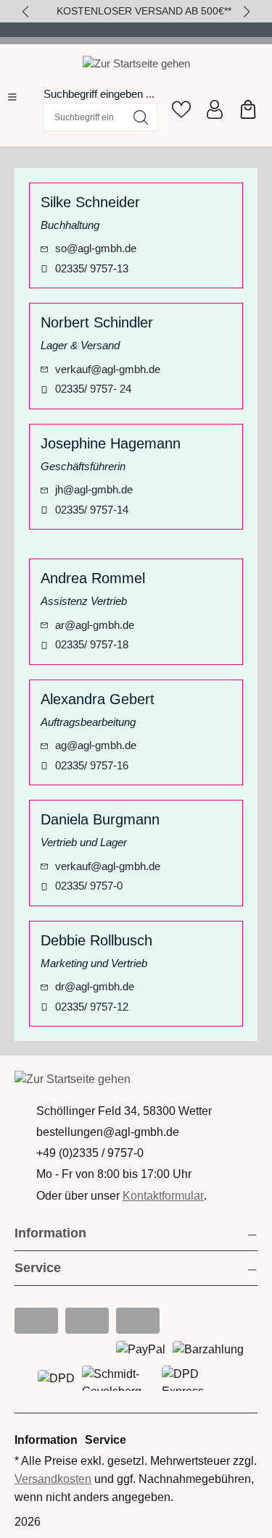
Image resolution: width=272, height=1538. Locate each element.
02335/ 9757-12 (91, 1006)
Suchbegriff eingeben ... (99, 94)
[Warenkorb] (248, 109)
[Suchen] (141, 117)
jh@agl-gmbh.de (94, 489)
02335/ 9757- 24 (93, 389)
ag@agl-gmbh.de (95, 745)
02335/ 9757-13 (91, 268)
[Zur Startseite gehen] (136, 63)
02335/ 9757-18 (91, 644)
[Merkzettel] (181, 109)
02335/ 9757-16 (91, 765)
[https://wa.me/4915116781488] (138, 1321)
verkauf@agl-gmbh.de (107, 369)
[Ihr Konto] (214, 109)
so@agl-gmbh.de (95, 248)
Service (105, 1440)
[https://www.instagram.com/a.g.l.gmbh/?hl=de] (36, 1321)
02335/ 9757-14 (91, 509)
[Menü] (12, 97)
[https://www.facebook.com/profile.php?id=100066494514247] (87, 1321)
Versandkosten (53, 1479)
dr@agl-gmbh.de (94, 986)
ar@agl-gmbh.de (94, 625)
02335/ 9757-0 (89, 885)
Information (50, 1233)
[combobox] (84, 117)
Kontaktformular (163, 1196)
